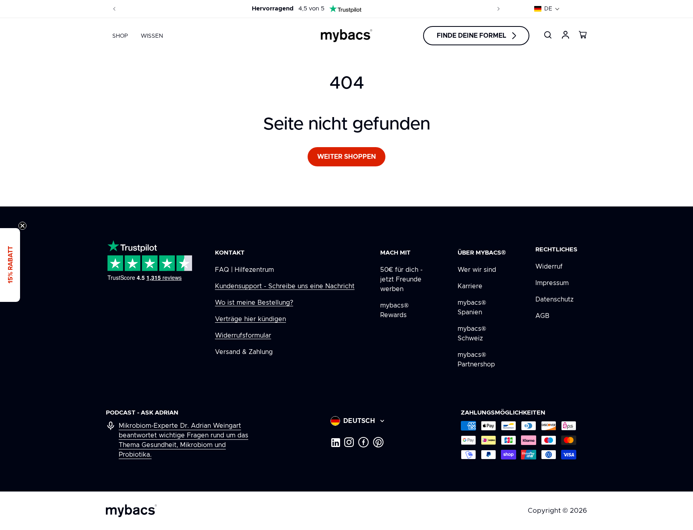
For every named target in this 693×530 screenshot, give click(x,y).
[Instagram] (349, 442)
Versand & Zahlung (244, 352)
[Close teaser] (22, 226)
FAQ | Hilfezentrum (244, 270)
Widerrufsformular (243, 335)
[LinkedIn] (335, 442)
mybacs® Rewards (394, 310)
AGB (542, 316)
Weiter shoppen (346, 157)
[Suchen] (548, 35)
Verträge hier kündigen (250, 319)
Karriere (470, 286)
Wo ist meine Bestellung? (254, 302)
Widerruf (549, 266)
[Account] (565, 35)
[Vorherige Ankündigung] (114, 8)
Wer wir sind (477, 270)
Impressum (552, 283)
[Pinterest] (378, 442)
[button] (547, 9)
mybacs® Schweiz (472, 334)
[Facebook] (363, 442)
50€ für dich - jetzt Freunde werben (401, 279)
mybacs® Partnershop (476, 360)
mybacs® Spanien (472, 307)
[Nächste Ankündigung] (498, 8)
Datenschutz (554, 299)
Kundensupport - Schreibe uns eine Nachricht (285, 286)
